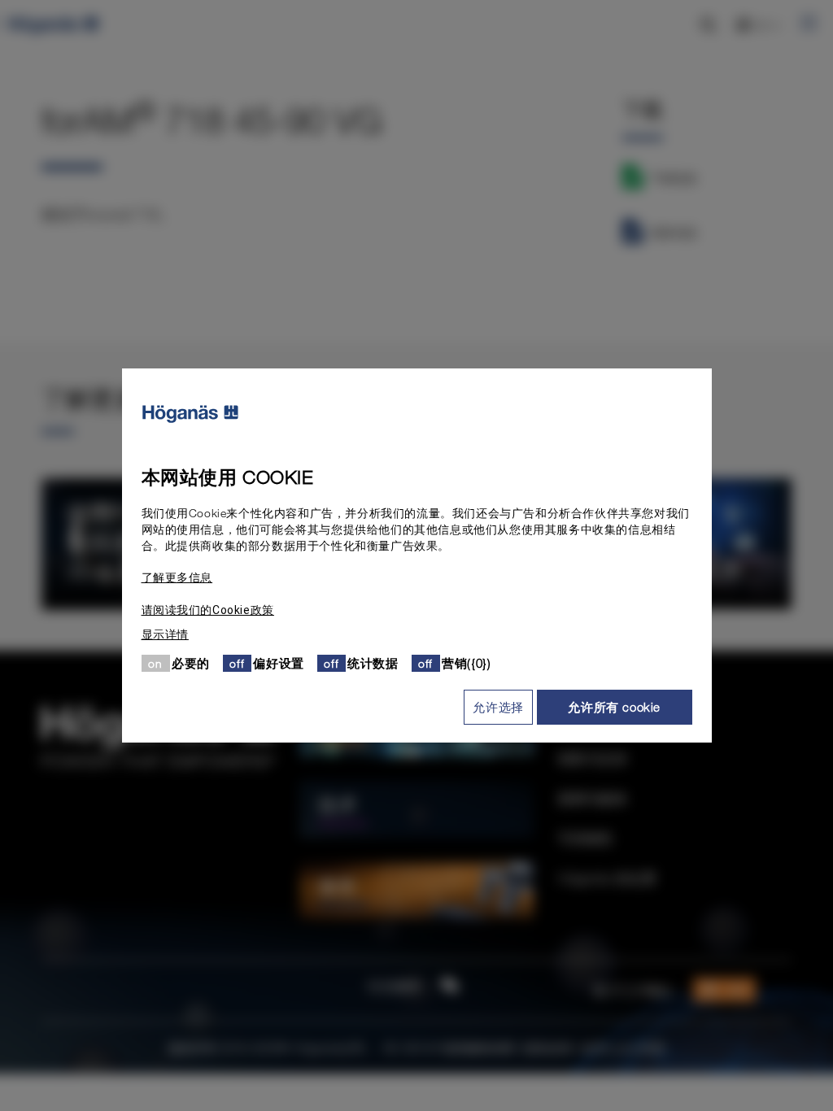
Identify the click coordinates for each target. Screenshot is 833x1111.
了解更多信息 (177, 577)
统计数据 (372, 663)
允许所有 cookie (614, 706)
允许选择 (498, 706)
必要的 (191, 663)
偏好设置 (278, 663)
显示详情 (165, 634)
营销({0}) (466, 663)
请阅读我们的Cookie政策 (208, 609)
